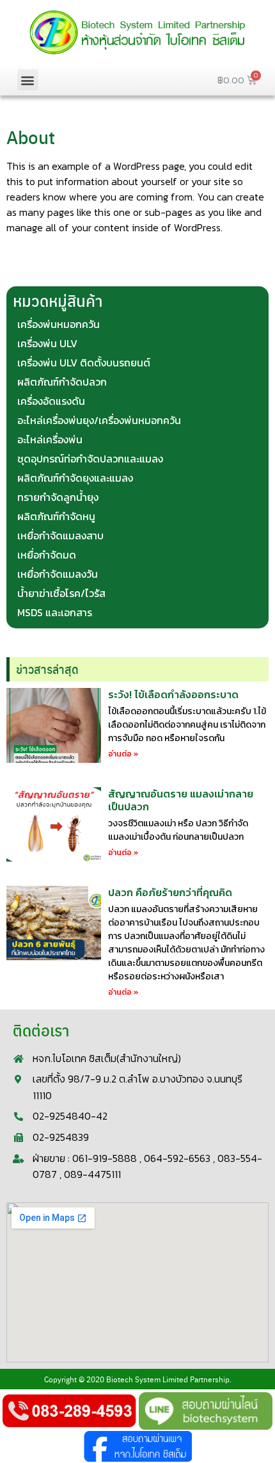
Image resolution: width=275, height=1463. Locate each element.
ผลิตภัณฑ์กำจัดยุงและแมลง (75, 478)
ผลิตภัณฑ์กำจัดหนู (56, 516)
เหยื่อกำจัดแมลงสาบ (60, 535)
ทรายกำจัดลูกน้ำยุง (57, 497)
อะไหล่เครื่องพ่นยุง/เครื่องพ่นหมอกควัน (99, 420)
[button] (27, 79)
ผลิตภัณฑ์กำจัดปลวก (62, 381)
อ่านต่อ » (123, 754)
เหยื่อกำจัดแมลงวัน (57, 574)
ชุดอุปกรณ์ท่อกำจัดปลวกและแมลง (90, 458)
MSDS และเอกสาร (54, 612)
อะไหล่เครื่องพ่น (49, 439)
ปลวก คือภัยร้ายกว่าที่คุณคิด (170, 892)
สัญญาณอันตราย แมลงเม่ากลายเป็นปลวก (180, 800)
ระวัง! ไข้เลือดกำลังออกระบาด (173, 694)
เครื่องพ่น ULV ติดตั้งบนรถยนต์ (83, 362)
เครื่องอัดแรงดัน (51, 401)
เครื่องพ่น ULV (47, 343)
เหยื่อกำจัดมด (46, 554)
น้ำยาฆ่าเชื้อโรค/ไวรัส (61, 593)
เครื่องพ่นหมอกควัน (58, 324)
